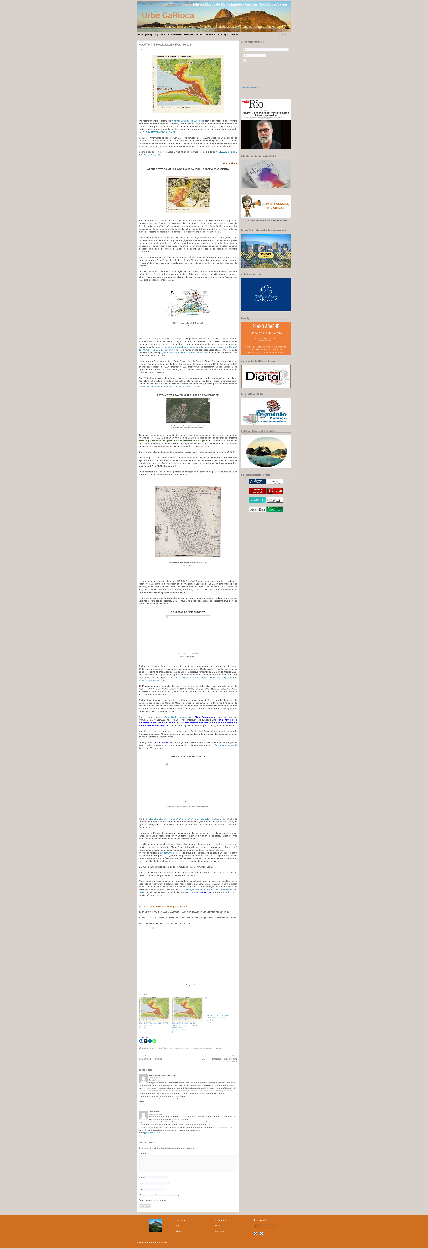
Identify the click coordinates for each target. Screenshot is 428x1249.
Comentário (143, 1153)
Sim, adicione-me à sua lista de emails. (154, 1200)
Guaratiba (202, 1048)
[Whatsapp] (154, 1041)
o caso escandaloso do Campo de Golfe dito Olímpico (201, 677)
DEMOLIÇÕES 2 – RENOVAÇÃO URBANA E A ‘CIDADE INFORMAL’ (186, 819)
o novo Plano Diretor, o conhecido (185, 717)
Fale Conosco (234, 35)
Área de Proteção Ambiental (170, 1048)
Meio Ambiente (210, 1048)
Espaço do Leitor (220, 1220)
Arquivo (226, 35)
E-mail (141, 1183)
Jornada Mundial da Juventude (189, 121)
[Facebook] (141, 1041)
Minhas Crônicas (189, 35)
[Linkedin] (150, 1041)
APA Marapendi (158, 1048)
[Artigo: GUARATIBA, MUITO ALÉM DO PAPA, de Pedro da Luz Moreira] (220, 1005)
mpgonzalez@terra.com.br (151, 1133)
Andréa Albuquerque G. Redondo (160, 1075)
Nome (141, 1178)
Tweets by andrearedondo (249, 87)
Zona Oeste (218, 1048)
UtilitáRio (199, 35)
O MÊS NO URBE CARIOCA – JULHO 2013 (151, 1059)
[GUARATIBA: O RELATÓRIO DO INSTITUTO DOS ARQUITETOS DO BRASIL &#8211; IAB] (187, 1009)
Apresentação (148, 35)
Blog (156, 35)
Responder (142, 1105)
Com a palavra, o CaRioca (174, 35)
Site (140, 1189)
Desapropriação (194, 1048)
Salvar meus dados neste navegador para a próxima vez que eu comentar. (165, 1195)
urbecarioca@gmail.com (173, 1099)
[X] (146, 1041)
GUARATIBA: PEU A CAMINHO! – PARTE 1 (154, 1023)
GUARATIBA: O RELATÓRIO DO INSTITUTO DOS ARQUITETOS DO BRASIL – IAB (185, 1025)
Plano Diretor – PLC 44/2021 (213, 35)
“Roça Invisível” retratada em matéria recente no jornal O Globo (169, 386)
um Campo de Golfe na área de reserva (183, 352)
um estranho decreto (170, 853)
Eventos (162, 35)
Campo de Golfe (183, 1048)
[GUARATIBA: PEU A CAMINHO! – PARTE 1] (154, 1009)
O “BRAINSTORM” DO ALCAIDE (159, 132)
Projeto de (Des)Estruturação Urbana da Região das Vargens (194, 347)
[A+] (142, 49)
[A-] (140, 49)
